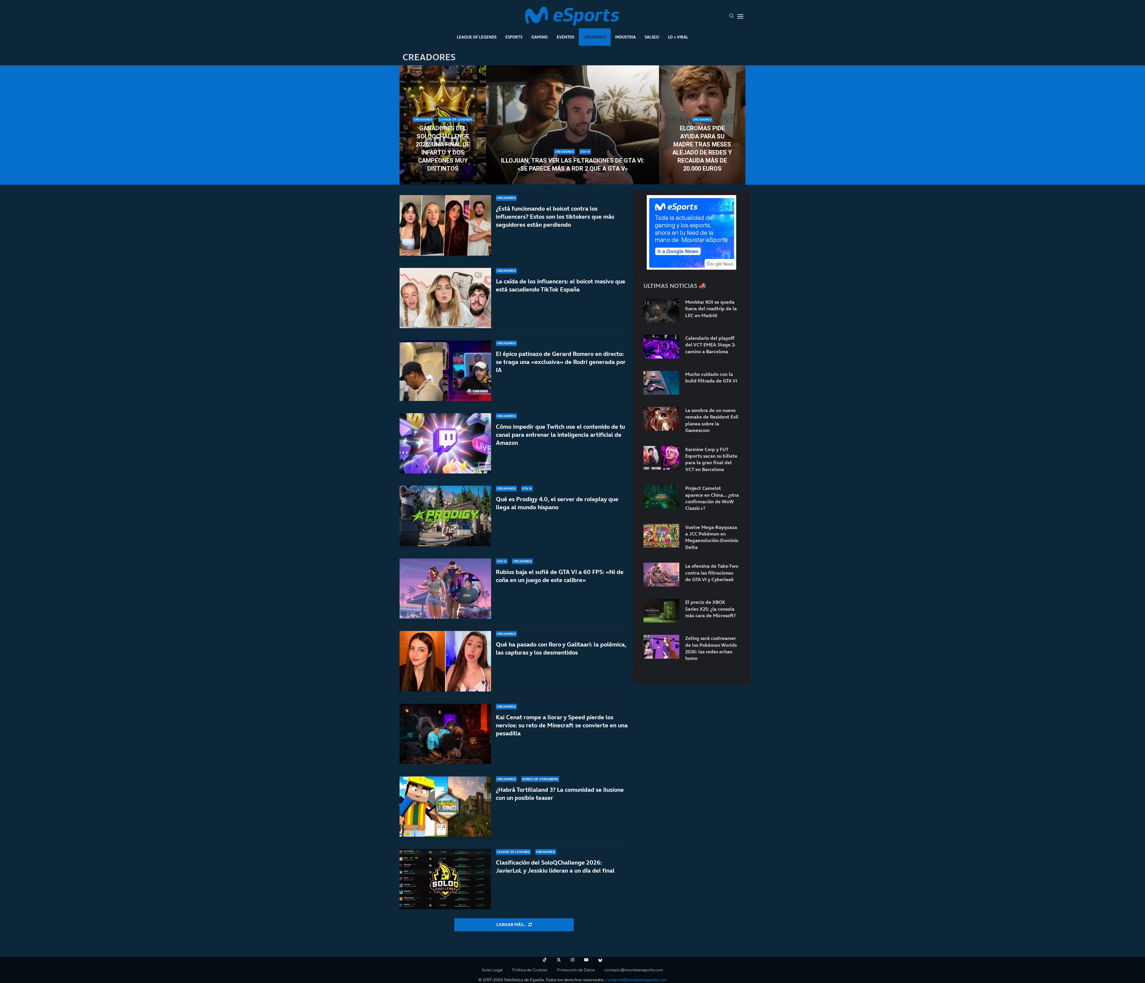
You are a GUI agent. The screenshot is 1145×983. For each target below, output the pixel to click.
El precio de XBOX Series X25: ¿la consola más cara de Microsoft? (710, 609)
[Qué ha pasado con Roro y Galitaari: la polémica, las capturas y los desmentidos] (445, 661)
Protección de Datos (576, 970)
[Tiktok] (545, 960)
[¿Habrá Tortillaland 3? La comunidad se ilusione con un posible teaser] (445, 806)
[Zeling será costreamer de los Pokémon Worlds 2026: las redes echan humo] (661, 647)
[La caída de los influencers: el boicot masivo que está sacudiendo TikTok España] (445, 298)
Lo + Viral (678, 37)
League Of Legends (476, 37)
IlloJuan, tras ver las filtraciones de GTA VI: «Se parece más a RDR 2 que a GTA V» (572, 164)
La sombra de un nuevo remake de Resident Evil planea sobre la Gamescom (711, 420)
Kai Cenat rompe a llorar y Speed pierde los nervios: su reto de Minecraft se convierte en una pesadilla (562, 725)
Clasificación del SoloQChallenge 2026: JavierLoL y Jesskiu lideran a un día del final (555, 866)
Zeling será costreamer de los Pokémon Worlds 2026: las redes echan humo (711, 648)
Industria (625, 37)
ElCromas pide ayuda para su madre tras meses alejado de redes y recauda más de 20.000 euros (702, 148)
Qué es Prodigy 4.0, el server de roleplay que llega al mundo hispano (557, 503)
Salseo (652, 37)
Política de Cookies (529, 970)
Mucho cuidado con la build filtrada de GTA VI (711, 377)
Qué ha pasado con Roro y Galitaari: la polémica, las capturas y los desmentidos (561, 648)
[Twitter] (559, 960)
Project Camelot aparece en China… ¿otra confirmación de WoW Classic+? (712, 498)
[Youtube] (586, 960)
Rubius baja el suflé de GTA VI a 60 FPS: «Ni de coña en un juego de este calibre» (559, 576)
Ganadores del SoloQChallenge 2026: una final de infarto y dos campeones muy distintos (443, 148)
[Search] (731, 16)
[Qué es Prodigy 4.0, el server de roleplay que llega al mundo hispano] (445, 516)
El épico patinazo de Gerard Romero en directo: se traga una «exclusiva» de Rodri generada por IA (561, 362)
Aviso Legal (492, 970)
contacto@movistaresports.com (633, 970)
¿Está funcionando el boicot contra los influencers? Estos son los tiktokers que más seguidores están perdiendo (555, 216)
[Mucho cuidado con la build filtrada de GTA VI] (661, 383)
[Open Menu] (740, 16)
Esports (513, 37)
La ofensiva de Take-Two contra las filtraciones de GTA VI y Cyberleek (711, 573)
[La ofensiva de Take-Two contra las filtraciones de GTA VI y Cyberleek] (661, 575)
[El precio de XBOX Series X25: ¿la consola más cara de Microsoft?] (661, 611)
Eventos (565, 37)
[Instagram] (572, 960)
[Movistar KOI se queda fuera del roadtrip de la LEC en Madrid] (661, 310)
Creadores (594, 37)
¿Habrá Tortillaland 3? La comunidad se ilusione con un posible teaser (560, 794)
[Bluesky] (600, 960)
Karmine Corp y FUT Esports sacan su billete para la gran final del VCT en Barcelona (711, 459)
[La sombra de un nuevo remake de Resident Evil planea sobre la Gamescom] (661, 419)
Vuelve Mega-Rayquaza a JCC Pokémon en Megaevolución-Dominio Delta (711, 537)
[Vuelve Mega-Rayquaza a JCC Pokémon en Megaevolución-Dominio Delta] (661, 536)
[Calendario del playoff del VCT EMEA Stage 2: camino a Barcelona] (661, 347)
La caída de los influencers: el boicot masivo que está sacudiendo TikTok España (560, 285)
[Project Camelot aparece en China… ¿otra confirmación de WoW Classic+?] (661, 497)
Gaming (539, 37)
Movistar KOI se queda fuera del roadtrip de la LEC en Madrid (711, 309)
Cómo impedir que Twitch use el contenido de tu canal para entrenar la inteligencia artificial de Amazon (560, 434)
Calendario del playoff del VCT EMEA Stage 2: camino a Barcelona (710, 345)
